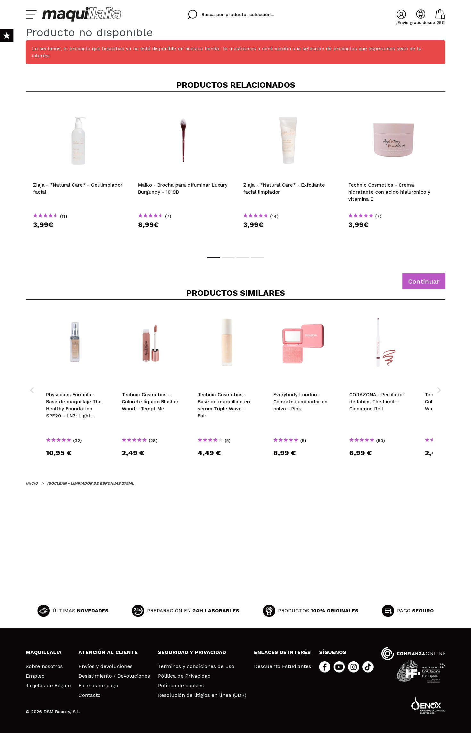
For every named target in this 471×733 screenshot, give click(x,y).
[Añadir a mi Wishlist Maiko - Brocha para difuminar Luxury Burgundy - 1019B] (183, 106)
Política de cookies (181, 685)
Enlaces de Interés (282, 652)
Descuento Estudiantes (282, 666)
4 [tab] (257, 257)
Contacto (89, 695)
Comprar (78, 236)
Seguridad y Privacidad (192, 652)
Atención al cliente (108, 652)
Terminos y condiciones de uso (196, 666)
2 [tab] (228, 257)
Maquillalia (44, 652)
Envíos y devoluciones (105, 666)
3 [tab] (242, 257)
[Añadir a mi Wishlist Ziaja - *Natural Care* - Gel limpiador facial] (78, 106)
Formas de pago (98, 685)
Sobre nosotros (44, 666)
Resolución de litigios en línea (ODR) (202, 695)
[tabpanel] (78, 172)
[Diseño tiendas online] (428, 705)
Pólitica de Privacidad (184, 676)
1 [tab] (213, 257)
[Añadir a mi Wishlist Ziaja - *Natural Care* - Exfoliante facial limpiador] (288, 106)
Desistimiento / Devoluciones (114, 676)
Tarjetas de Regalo (48, 685)
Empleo (35, 676)
